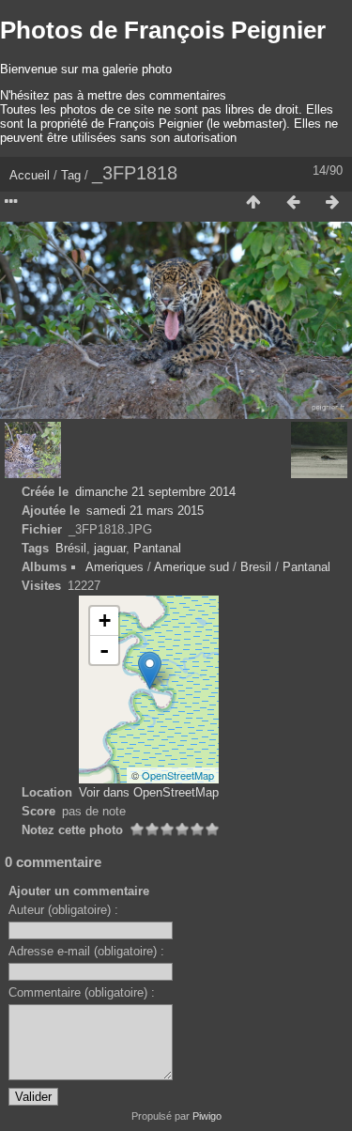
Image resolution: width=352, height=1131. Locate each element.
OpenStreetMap (178, 774)
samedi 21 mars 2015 (145, 511)
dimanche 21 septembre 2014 (155, 492)
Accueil (29, 175)
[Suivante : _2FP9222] (332, 203)
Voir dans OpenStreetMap (149, 792)
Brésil (70, 548)
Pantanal (157, 548)
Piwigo (207, 1116)
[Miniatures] (253, 203)
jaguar (110, 548)
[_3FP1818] (149, 670)
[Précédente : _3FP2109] (293, 203)
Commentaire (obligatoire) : (81, 992)
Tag (71, 175)
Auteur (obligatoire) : (63, 910)
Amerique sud (191, 567)
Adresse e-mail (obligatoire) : (86, 951)
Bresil (255, 567)
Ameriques (114, 567)
